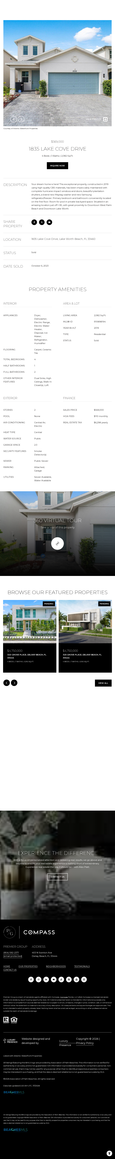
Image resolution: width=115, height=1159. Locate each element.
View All (103, 683)
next (21, 119)
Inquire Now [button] (57, 165)
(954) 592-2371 (11, 952)
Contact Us (10, 970)
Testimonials (82, 966)
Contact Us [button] (57, 877)
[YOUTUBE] (54, 979)
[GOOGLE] (69, 979)
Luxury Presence (65, 1041)
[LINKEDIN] (46, 979)
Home (6, 966)
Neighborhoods (56, 966)
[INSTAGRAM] (38, 979)
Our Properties (28, 966)
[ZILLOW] (76, 979)
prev (13, 119)
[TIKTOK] (61, 979)
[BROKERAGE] (84, 979)
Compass (64, 997)
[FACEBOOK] (31, 979)
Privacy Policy (85, 1043)
